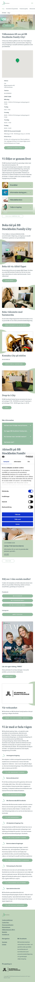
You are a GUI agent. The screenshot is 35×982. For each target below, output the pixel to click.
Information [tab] (17, 461)
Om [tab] (29, 461)
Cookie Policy (5, 922)
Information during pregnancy (20, 192)
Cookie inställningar (7, 920)
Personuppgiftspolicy (7, 925)
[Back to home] (7, 3)
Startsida (4, 942)
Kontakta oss (5, 934)
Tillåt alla (17, 514)
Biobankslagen (6, 927)
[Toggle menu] (31, 3)
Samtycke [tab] (6, 461)
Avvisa (17, 524)
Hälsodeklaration (16, 200)
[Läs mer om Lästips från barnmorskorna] (17, 533)
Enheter (4, 944)
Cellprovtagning (15, 207)
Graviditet (14, 185)
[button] (17, 185)
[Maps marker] (17, 61)
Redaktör (4, 932)
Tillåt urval (17, 519)
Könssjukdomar (15, 214)
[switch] (30, 496)
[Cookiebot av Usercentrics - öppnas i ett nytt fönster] (25, 457)
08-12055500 (7, 93)
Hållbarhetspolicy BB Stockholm (9, 929)
